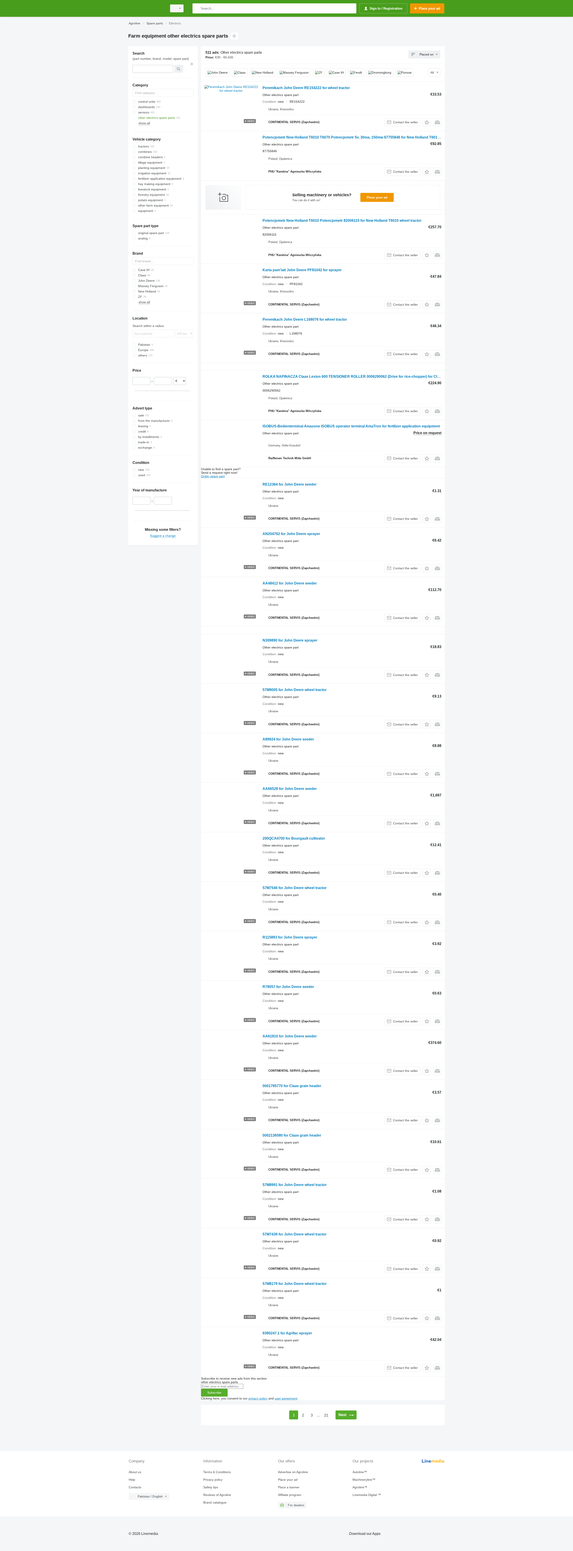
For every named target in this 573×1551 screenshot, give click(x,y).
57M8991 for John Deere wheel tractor (295, 1185)
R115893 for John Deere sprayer (290, 937)
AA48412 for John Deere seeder (290, 583)
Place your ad (377, 197)
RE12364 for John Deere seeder (289, 484)
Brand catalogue (215, 1502)
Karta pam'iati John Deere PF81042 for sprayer (302, 270)
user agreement (286, 1398)
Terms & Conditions (217, 1472)
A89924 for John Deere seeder (288, 739)
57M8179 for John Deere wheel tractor (295, 1284)
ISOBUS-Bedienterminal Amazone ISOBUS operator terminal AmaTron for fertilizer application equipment (351, 426)
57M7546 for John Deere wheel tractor (295, 888)
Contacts (135, 1487)
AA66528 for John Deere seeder (290, 789)
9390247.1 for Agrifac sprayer (287, 1333)
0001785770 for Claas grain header (292, 1086)
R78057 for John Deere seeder (288, 987)
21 (326, 1415)
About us (135, 1472)
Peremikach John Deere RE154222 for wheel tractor (306, 88)
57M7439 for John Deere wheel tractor (295, 1234)
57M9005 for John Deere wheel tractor (295, 690)
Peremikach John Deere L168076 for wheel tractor (305, 319)
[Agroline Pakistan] (147, 8)
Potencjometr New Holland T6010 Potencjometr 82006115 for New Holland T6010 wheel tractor (342, 220)
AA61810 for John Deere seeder (290, 1036)
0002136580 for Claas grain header (292, 1135)
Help (132, 1479)
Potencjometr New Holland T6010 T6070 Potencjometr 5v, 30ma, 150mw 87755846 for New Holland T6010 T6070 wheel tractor (368, 137)
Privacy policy (212, 1479)
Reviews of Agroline (217, 1495)
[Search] (197, 8)
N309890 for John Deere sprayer (290, 640)
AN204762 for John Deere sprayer (291, 534)
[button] (427, 122)
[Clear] (191, 64)
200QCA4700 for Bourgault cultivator (294, 838)
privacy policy (257, 1398)
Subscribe (214, 1392)
